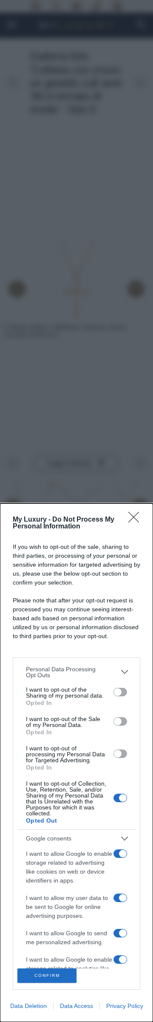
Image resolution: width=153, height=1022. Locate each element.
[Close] (136, 520)
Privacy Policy (124, 1005)
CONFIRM (47, 975)
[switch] (120, 692)
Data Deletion (28, 1005)
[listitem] (76, 672)
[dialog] (76, 762)
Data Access (76, 1005)
